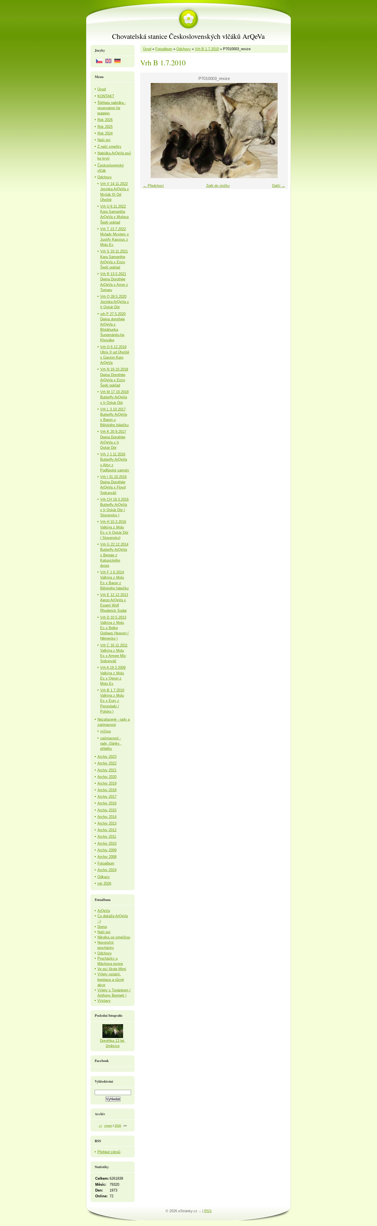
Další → (278, 186)
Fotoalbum (163, 49)
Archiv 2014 (106, 817)
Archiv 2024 (106, 870)
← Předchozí (153, 186)
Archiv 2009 (106, 850)
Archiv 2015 (106, 810)
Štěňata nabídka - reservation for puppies (111, 108)
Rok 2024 (105, 133)
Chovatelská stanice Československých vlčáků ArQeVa (188, 36)
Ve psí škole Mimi (111, 969)
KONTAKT (105, 96)
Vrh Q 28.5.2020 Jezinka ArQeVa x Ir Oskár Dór (114, 301)
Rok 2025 (105, 127)
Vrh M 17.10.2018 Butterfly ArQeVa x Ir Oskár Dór (114, 397)
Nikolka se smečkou (113, 937)
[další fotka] (279, 130)
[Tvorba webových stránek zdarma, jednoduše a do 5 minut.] (200, 1211)
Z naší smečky (109, 146)
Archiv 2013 (106, 823)
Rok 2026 (105, 120)
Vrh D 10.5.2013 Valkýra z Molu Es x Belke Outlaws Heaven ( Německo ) (114, 628)
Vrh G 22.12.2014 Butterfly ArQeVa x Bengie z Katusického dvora (114, 555)
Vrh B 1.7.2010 (207, 49)
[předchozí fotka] (149, 130)
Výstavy (104, 1001)
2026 (118, 1125)
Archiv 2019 (106, 783)
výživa (105, 731)
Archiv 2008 (106, 857)
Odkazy (103, 877)
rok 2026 (104, 883)
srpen (108, 1125)
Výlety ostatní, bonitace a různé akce (110, 979)
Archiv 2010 (106, 843)
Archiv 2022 (106, 763)
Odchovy (183, 49)
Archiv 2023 (106, 757)
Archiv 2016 (106, 803)
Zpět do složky (218, 186)
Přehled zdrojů (108, 1152)
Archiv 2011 (106, 837)
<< (100, 1125)
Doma (102, 927)
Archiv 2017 (106, 797)
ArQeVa (103, 911)
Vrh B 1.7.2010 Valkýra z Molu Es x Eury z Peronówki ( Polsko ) (112, 700)
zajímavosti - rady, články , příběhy (111, 743)
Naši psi (103, 140)
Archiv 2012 (106, 830)
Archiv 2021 (106, 770)
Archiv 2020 (106, 777)
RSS (208, 1211)
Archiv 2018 (106, 790)
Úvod (147, 49)
